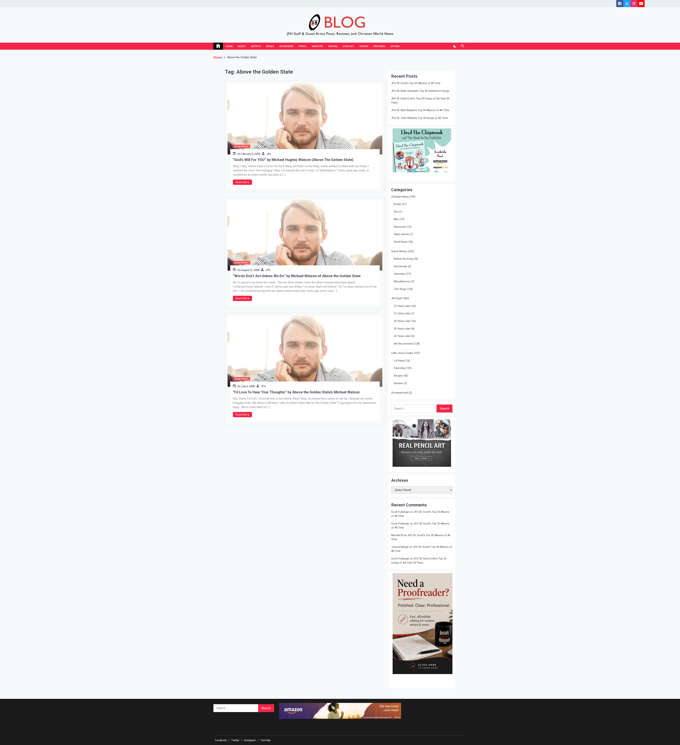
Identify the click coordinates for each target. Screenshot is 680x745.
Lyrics (303, 46)
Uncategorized (399, 392)
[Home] (218, 46)
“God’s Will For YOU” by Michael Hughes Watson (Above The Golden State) (293, 160)
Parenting (399, 368)
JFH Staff (397, 298)
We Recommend (403, 343)
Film (396, 211)
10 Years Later (402, 306)
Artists (256, 46)
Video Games (401, 234)
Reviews (398, 383)
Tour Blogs (400, 289)
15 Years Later (402, 313)
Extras (395, 46)
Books (397, 204)
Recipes (398, 375)
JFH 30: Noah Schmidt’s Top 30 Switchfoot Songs (420, 91)
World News (401, 241)
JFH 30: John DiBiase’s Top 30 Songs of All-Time (419, 118)
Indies (270, 46)
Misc (396, 219)
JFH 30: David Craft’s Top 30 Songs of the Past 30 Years (420, 100)
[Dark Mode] (455, 46)
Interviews (286, 46)
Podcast (348, 46)
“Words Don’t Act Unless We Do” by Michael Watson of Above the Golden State (297, 276)
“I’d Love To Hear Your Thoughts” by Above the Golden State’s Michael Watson (296, 392)
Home (229, 46)
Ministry (317, 46)
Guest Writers (241, 146)
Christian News (400, 196)
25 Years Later (402, 328)
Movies (333, 46)
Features (379, 46)
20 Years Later (402, 321)
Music (242, 46)
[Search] (463, 46)
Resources (400, 226)
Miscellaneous (402, 281)
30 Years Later (402, 336)
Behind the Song (403, 258)
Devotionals (400, 266)
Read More (242, 182)
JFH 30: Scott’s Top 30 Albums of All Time (415, 83)
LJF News (399, 360)
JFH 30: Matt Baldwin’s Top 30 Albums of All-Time (420, 110)
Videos (363, 46)
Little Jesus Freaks (402, 353)
